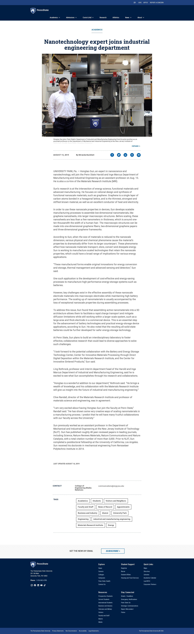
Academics (97, 30)
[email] (132, 155)
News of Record (105, 507)
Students (97, 501)
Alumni (105, 513)
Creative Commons (85, 143)
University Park (120, 513)
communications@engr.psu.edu (111, 486)
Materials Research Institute (90, 525)
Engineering (83, 519)
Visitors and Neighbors (116, 501)
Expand (135, 146)
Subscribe (112, 551)
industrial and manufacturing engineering (111, 519)
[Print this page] (139, 155)
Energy (111, 525)
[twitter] (119, 155)
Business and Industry (87, 513)
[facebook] (112, 155)
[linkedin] (125, 155)
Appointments (123, 507)
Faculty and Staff (85, 507)
